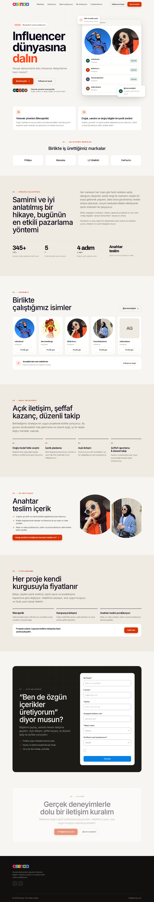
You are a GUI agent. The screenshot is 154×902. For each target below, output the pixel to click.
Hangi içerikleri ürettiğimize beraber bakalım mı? (35, 537)
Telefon (87, 702)
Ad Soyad (88, 678)
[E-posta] (20, 883)
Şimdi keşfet (134, 4)
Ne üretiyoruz (81, 4)
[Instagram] (15, 883)
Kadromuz (52, 4)
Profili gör (24, 350)
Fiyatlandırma (96, 4)
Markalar (40, 4)
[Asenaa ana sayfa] (21, 4)
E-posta (87, 690)
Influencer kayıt (118, 4)
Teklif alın (131, 630)
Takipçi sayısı (89, 725)
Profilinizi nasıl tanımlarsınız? (95, 737)
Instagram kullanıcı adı (93, 714)
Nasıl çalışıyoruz (66, 4)
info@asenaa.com (66, 832)
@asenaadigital (129, 308)
